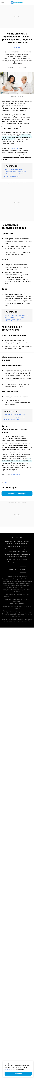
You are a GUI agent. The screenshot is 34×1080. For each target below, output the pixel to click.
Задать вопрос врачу (21, 543)
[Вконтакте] (13, 537)
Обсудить (24, 67)
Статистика (11, 559)
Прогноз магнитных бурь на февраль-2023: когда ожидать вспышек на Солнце (15, 417)
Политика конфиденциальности (17, 546)
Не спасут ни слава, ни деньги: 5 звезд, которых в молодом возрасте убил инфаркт (16, 317)
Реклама (9, 543)
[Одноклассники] (17, 537)
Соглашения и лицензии (21, 541)
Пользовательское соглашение (17, 551)
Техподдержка (22, 559)
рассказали (13, 148)
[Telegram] (21, 537)
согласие (7, 1069)
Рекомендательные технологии (17, 556)
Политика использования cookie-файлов (17, 554)
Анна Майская (15, 474)
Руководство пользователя (17, 562)
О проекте (8, 541)
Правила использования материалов (17, 549)
